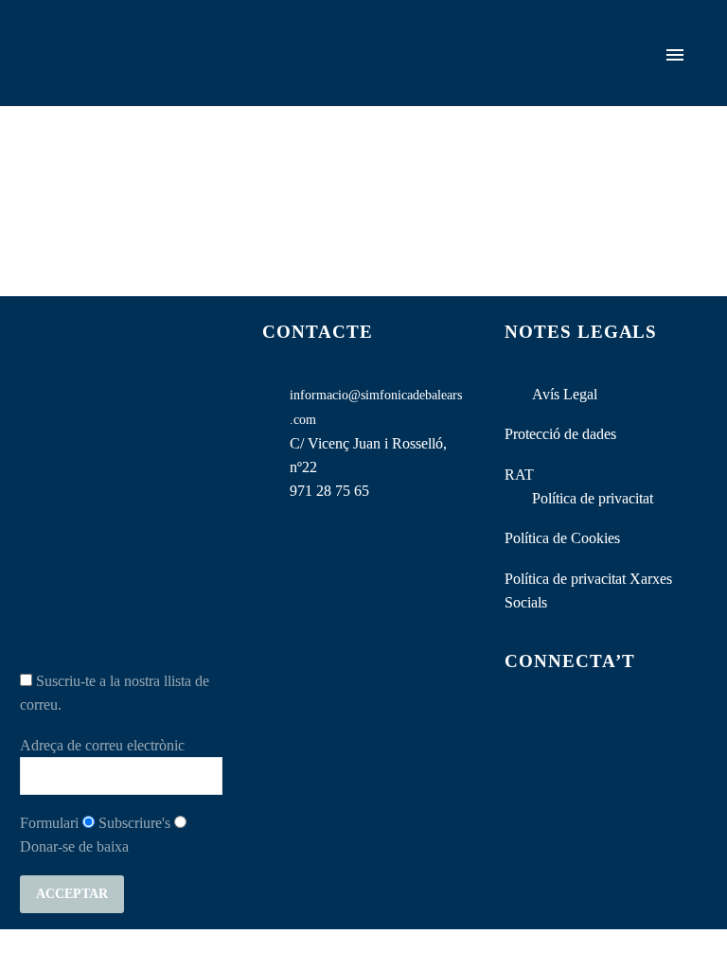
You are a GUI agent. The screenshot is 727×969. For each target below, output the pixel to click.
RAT (519, 475)
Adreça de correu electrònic (102, 745)
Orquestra (467, 81)
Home (385, 81)
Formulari (49, 823)
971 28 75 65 (329, 491)
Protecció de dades (560, 434)
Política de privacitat (592, 498)
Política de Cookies (562, 538)
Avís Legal (564, 394)
